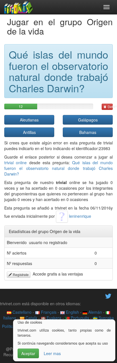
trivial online (15, 162)
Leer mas (52, 353)
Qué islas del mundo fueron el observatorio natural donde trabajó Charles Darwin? (58, 168)
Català (30, 318)
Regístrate (20, 274)
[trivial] (18, 7)
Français (48, 312)
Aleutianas (29, 120)
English (72, 312)
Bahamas (87, 132)
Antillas (29, 132)
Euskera (53, 318)
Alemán (94, 312)
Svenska (105, 318)
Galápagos (88, 120)
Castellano (21, 312)
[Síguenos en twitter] (108, 295)
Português (79, 318)
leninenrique (79, 216)
